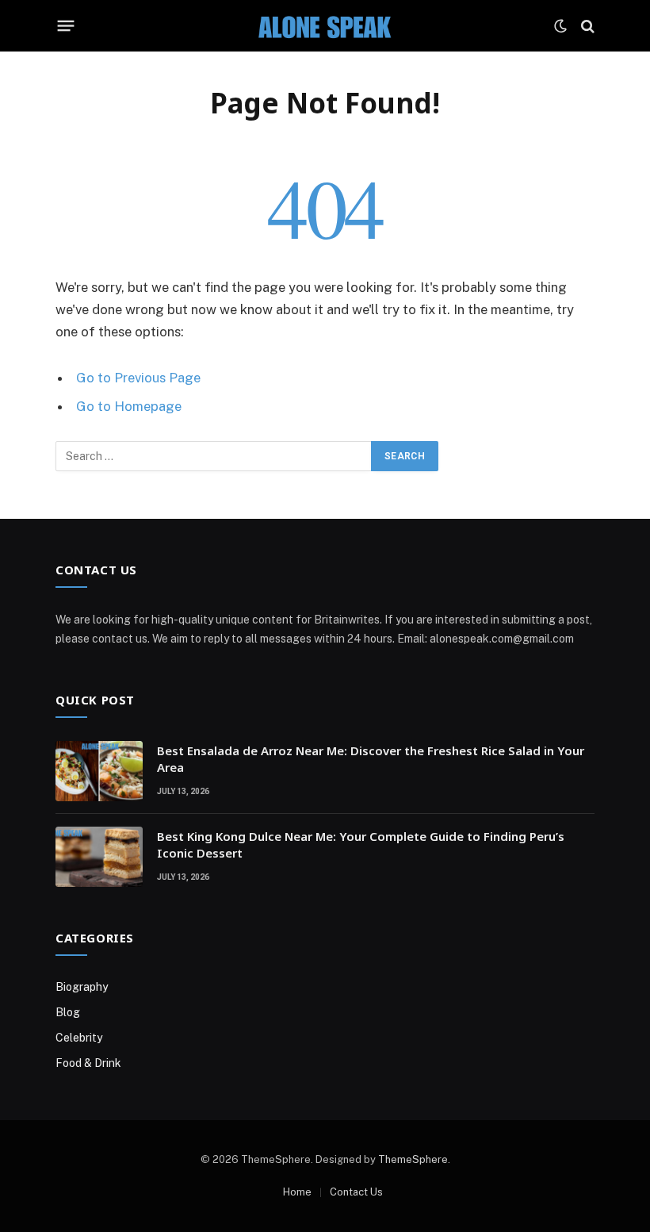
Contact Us (356, 1192)
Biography (81, 987)
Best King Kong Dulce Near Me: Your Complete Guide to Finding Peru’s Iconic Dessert (360, 844)
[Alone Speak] (325, 26)
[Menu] (66, 26)
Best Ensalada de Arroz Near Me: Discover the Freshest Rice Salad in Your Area (370, 759)
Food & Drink (88, 1063)
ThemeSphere (413, 1159)
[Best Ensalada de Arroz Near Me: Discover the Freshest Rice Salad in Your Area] (99, 771)
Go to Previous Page (138, 378)
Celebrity (78, 1037)
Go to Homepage (129, 406)
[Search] (586, 26)
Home (297, 1192)
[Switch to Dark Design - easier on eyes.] (560, 26)
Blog (67, 1012)
